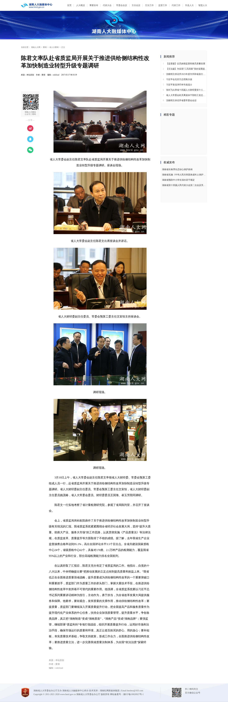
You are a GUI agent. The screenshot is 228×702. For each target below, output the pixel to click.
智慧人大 (202, 5)
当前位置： (25, 47)
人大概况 (80, 5)
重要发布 (93, 5)
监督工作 (162, 5)
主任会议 (136, 5)
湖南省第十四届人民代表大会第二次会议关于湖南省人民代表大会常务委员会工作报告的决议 (184, 185)
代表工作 (176, 5)
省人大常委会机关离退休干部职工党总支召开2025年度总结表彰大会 (185, 95)
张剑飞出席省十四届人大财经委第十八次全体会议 (185, 90)
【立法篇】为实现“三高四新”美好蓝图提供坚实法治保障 (185, 69)
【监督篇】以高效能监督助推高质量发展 (184, 63)
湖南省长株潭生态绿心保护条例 (177, 169)
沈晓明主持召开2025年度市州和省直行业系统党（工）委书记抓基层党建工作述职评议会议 (185, 74)
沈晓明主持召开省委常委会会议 (180, 100)
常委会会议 (121, 5)
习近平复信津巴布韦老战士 (177, 85)
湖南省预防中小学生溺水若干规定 (178, 180)
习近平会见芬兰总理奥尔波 (177, 79)
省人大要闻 (54, 47)
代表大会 (107, 5)
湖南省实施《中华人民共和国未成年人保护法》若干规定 (184, 175)
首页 (69, 5)
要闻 (45, 47)
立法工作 (149, 5)
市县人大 (189, 5)
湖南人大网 (35, 47)
